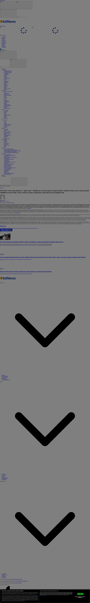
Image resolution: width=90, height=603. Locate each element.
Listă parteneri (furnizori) (43, 595)
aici (34, 598)
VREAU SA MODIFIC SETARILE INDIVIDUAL (80, 597)
